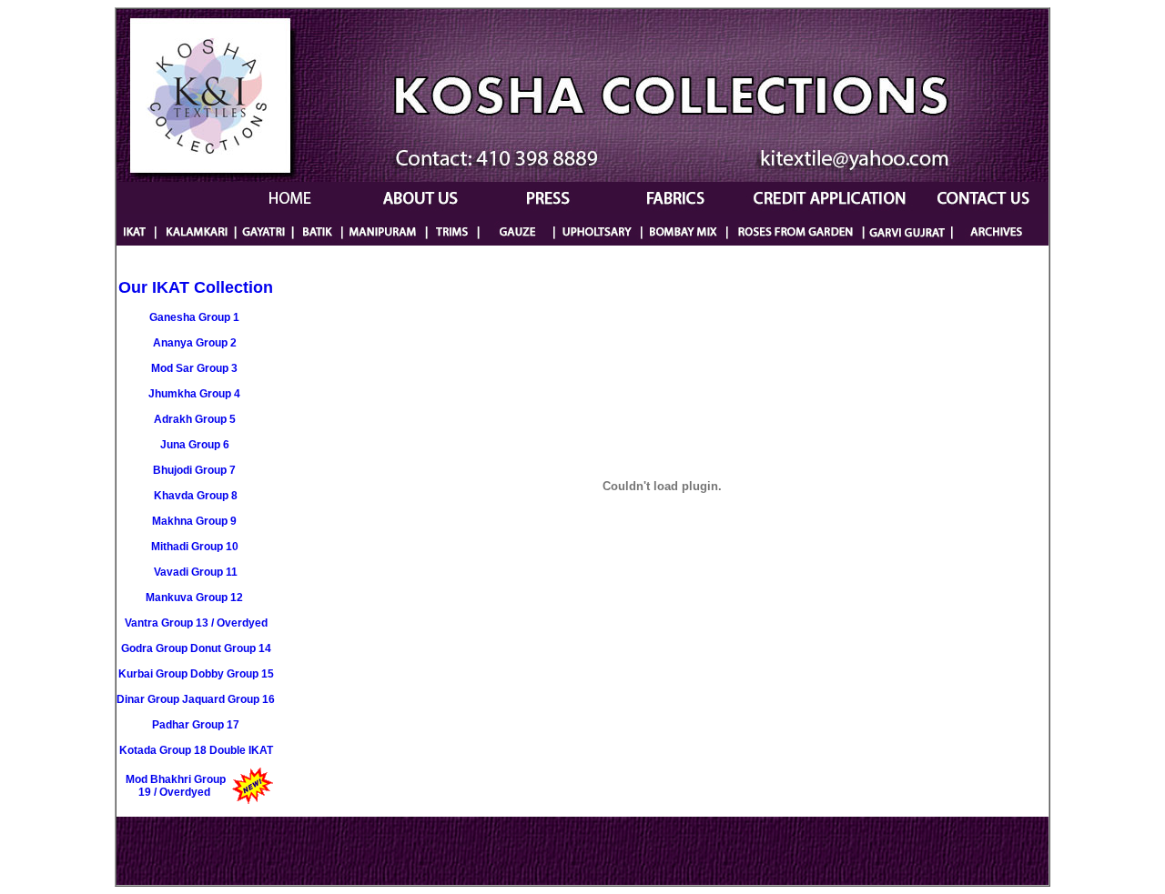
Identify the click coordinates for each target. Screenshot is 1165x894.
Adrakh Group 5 (195, 419)
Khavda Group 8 (196, 495)
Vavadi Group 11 (196, 572)
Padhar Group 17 (195, 724)
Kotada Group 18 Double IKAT (196, 750)
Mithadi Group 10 (194, 546)
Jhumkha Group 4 (194, 393)
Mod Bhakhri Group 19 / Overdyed (176, 786)
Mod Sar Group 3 (194, 368)
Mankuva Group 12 (194, 597)
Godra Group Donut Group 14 (196, 648)
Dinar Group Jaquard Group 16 (195, 699)
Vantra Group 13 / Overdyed (196, 623)
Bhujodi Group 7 (194, 470)
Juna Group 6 (194, 444)
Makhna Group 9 (194, 521)
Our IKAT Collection (195, 287)
